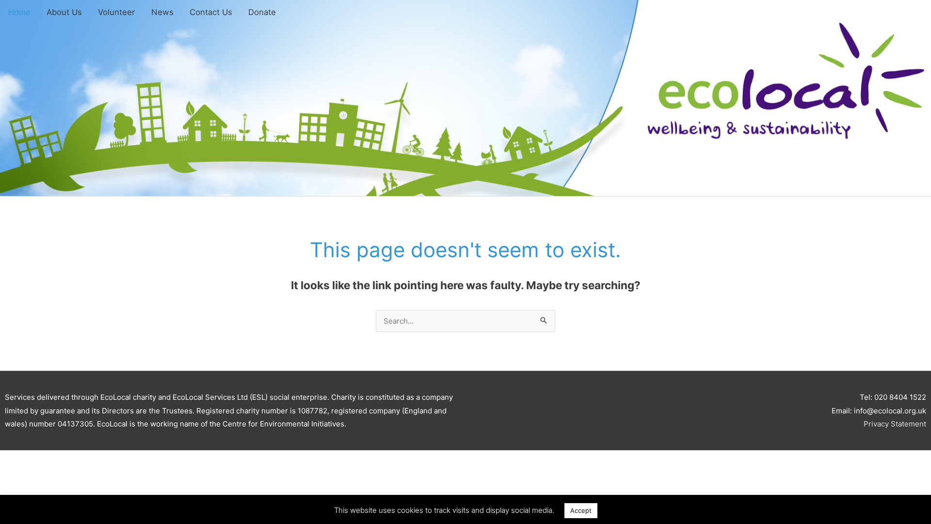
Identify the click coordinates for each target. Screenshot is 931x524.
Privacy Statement (895, 423)
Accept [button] (581, 510)
